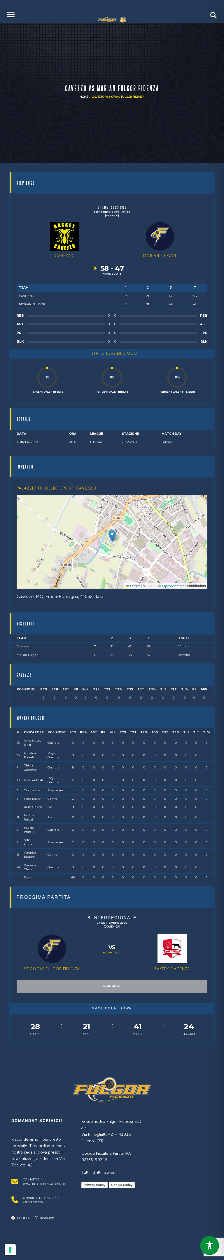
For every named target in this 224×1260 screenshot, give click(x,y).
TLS (163, 689)
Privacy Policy (94, 1185)
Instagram (47, 1218)
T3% (152, 689)
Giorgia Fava (32, 790)
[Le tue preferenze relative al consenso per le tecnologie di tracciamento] (10, 1249)
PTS (43, 689)
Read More (112, 986)
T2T (107, 689)
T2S (96, 689)
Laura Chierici (33, 807)
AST (65, 689)
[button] (112, 536)
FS (194, 689)
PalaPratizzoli (112, 953)
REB (54, 689)
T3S (130, 689)
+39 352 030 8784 (33, 1202)
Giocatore (34, 732)
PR (76, 689)
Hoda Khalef (32, 798)
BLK (85, 689)
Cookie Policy (121, 1185)
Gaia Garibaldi (33, 780)
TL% (184, 689)
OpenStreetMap (174, 586)
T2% (118, 689)
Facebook (23, 1218)
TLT (174, 689)
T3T (140, 689)
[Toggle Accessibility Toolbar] (210, 1245)
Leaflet (134, 586)
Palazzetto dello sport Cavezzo (56, 488)
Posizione (26, 689)
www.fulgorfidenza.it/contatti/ (45, 1184)
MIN (204, 689)
